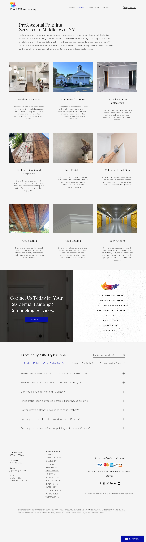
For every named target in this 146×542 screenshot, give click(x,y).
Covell (14, 9)
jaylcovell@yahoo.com (20, 470)
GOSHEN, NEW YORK (82, 511)
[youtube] (115, 483)
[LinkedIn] (111, 483)
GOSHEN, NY (51, 464)
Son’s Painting (28, 9)
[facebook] (100, 483)
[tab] (45, 363)
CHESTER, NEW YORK (70, 511)
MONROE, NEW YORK (27, 513)
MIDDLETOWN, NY (52, 470)
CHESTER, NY (51, 461)
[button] (93, 7)
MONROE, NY (51, 474)
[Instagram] (104, 483)
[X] (107, 483)
